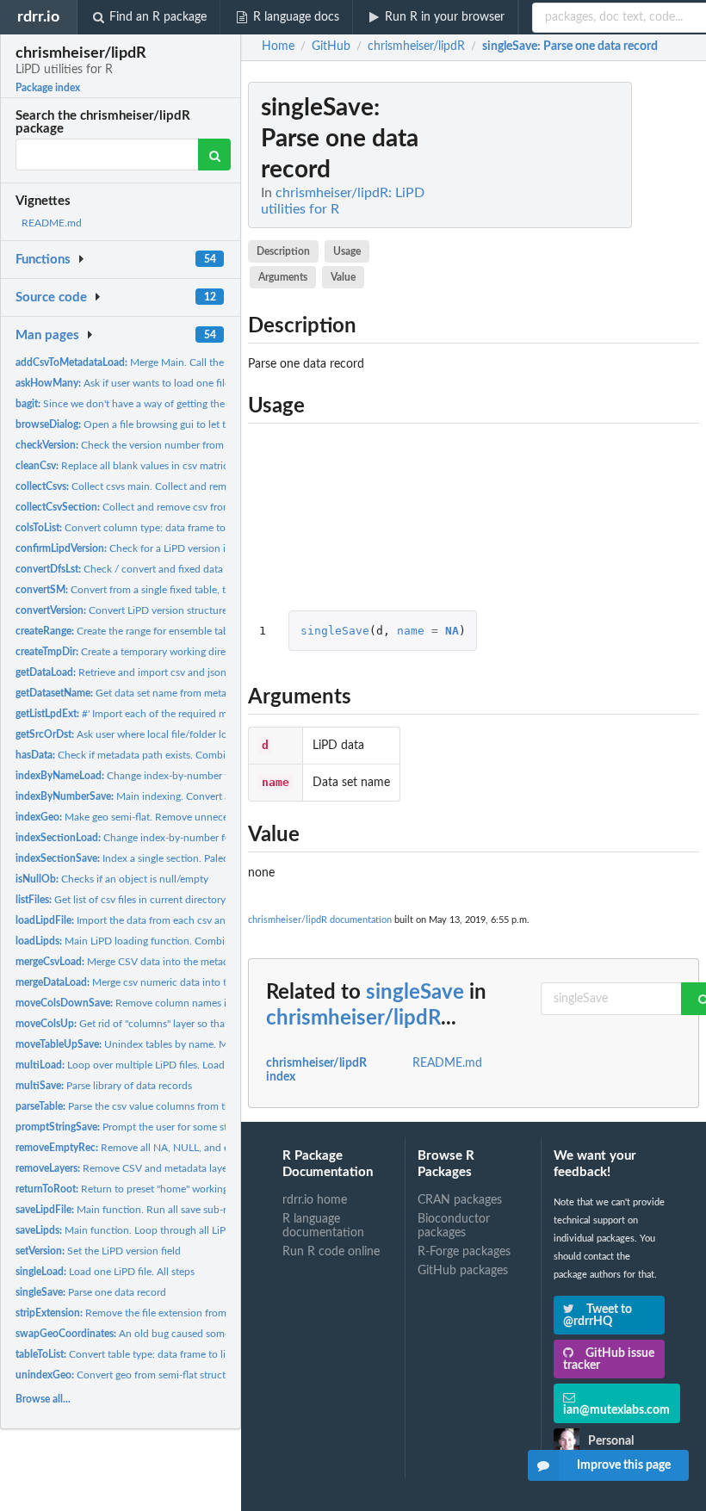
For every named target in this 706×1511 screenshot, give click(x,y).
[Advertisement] (570, 340)
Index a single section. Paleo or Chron (143, 858)
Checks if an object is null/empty (111, 879)
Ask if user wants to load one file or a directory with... (169, 383)
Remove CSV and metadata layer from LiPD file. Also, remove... (191, 1168)
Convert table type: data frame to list (124, 1354)
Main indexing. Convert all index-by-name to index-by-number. (208, 796)
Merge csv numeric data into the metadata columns (169, 982)
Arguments (282, 277)
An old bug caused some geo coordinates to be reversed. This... (209, 1333)
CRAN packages (460, 1200)
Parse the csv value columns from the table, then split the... (174, 1106)
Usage (347, 251)
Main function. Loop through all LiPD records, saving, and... (174, 1230)
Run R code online (331, 1252)
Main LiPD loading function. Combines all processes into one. (179, 941)
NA (452, 630)
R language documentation (323, 1226)
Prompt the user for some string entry (142, 1127)
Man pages (47, 335)
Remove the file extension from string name (148, 1313)
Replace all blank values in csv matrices (126, 466)
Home (278, 46)
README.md (52, 223)
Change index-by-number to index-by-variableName (178, 776)
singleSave (334, 630)
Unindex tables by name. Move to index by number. (176, 1044)
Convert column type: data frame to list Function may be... (171, 528)
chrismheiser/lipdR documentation (320, 920)
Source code (51, 297)
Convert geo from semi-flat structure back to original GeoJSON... (191, 1375)
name (410, 630)
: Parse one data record (570, 46)
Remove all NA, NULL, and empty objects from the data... (187, 1148)
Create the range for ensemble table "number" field (159, 631)
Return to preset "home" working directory (143, 1189)
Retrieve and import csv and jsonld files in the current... (171, 672)
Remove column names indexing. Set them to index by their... (204, 1003)
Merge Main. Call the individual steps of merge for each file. (206, 362)
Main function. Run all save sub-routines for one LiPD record (183, 1209)
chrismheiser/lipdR (353, 1018)
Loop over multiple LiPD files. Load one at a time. (151, 1065)
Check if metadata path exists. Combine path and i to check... (174, 755)
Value (343, 277)
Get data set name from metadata (130, 693)
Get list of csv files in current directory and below (145, 900)
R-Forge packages (464, 1252)
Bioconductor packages (454, 1226)
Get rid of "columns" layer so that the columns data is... (170, 1024)
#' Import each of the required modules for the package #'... (181, 714)
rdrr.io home (314, 1200)
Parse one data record (90, 1292)
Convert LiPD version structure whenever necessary (167, 610)
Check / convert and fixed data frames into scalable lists (175, 569)
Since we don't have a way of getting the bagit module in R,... (166, 404)
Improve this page (624, 1465)
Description (283, 251)
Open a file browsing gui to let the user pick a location (171, 424)
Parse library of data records (103, 1086)
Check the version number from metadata (142, 445)
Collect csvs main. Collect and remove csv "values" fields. (171, 486)
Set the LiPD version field (98, 1251)
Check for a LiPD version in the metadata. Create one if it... (194, 548)
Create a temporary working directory (132, 652)
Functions (43, 259)
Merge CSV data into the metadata (129, 962)
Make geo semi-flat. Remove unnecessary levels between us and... (187, 817)
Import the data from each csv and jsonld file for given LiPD (179, 920)
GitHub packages (463, 1271)
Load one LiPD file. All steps (105, 1271)
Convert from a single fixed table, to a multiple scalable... (170, 590)
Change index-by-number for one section (152, 838)
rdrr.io (38, 16)
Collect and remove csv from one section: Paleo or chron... (190, 507)
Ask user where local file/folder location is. (141, 734)
